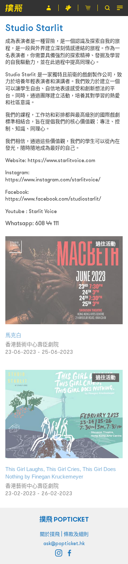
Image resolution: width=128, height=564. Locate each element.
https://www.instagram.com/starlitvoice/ (52, 179)
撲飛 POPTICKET (64, 519)
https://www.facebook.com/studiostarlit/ (53, 199)
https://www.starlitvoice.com (61, 160)
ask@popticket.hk (64, 543)
